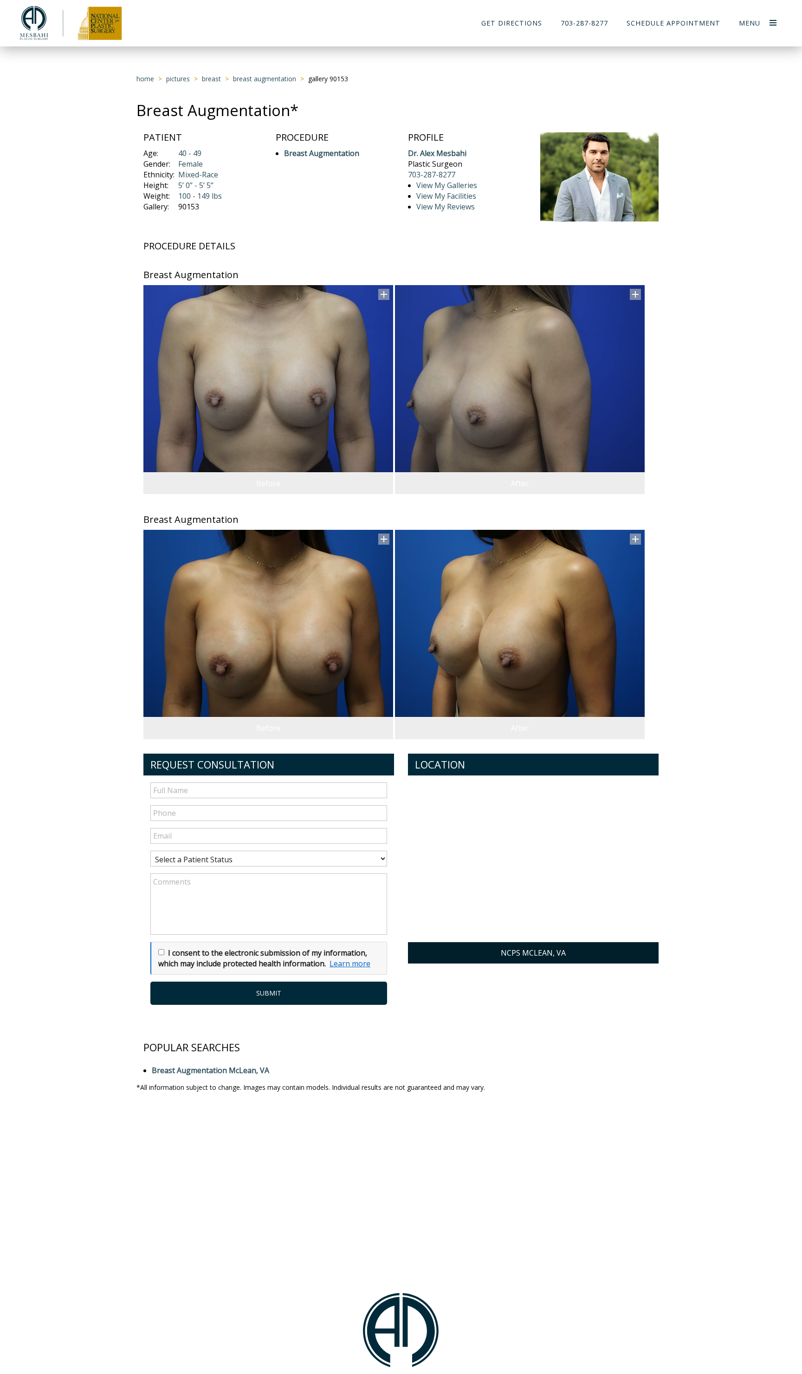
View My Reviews (445, 207)
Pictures (178, 78)
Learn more (350, 963)
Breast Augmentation (264, 78)
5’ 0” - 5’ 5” (195, 185)
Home (145, 78)
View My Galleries (446, 185)
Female (190, 164)
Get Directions (511, 23)
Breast (211, 78)
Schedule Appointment (673, 23)
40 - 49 (189, 153)
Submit (268, 993)
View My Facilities (446, 196)
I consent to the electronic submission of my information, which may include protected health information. (262, 958)
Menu (749, 23)
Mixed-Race (198, 174)
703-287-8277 (584, 23)
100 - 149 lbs (200, 196)
